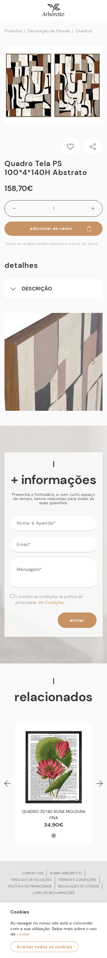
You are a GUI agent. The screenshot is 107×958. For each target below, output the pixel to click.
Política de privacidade (30, 886)
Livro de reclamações (54, 892)
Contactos (32, 873)
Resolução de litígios (78, 886)
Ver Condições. (51, 602)
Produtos (13, 31)
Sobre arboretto (66, 873)
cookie (23, 934)
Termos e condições (77, 879)
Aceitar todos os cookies (44, 946)
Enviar (77, 620)
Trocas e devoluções (31, 879)
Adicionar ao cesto (51, 228)
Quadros (84, 31)
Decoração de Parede (49, 31)
